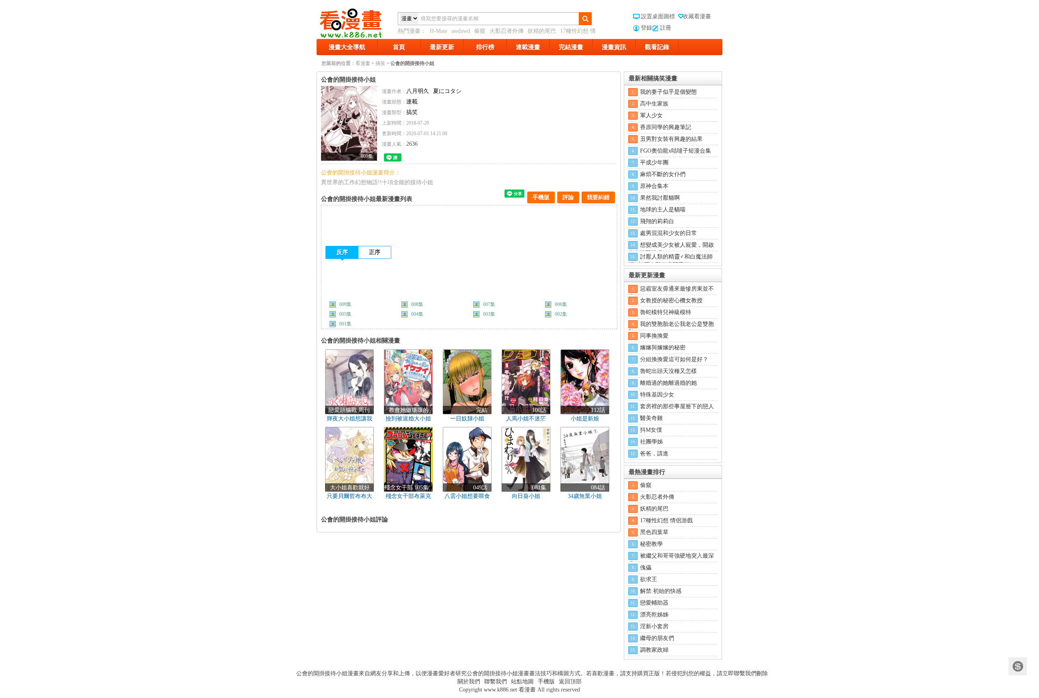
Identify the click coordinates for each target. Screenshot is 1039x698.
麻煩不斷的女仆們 (662, 174)
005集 (345, 314)
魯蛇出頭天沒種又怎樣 (668, 371)
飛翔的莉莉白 (657, 221)
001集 (345, 324)
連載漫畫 (528, 47)
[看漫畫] (357, 21)
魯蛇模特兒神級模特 (665, 312)
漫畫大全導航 (347, 47)
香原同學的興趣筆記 (665, 127)
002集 (561, 314)
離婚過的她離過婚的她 (668, 383)
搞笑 (380, 63)
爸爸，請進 (654, 453)
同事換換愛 (654, 336)
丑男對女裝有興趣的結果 (671, 139)
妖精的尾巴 (542, 31)
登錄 (646, 28)
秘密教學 (651, 544)
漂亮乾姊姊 (654, 615)
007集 (489, 304)
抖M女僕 (651, 430)
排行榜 (485, 47)
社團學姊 (651, 442)
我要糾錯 (598, 197)
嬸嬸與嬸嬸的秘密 (662, 348)
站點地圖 (522, 682)
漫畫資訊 (614, 47)
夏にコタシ (447, 91)
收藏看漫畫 (697, 16)
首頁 (399, 47)
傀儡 (645, 567)
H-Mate (438, 31)
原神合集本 (654, 186)
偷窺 (479, 31)
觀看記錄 (657, 47)
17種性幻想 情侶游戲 (666, 520)
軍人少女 (651, 115)
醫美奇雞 (651, 418)
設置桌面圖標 (658, 16)
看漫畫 (363, 63)
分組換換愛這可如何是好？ (674, 359)
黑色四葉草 (654, 532)
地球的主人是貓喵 (662, 210)
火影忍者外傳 (506, 31)
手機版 (541, 197)
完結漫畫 (571, 47)
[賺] (1018, 666)
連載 (412, 102)
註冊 (665, 28)
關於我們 (468, 682)
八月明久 (417, 91)
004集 (417, 314)
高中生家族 (654, 104)
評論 (568, 197)
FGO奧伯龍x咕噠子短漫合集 (675, 151)
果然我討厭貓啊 (660, 198)
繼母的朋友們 (657, 638)
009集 (345, 304)
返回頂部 (570, 682)
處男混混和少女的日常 (668, 233)
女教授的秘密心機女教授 (671, 300)
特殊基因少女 (657, 395)
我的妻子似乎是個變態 (668, 92)
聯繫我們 (495, 682)
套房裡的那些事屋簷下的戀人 (677, 406)
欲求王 (648, 579)
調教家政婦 (654, 650)
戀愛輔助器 (654, 603)
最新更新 (442, 47)
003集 (489, 314)
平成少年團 (654, 162)
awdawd (460, 31)
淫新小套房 (654, 626)
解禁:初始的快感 (660, 591)
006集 (561, 304)
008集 (417, 304)
